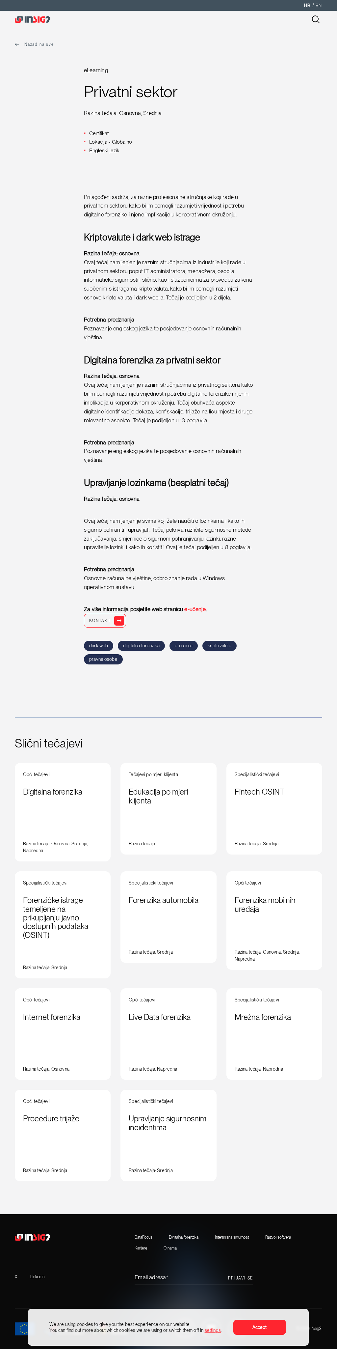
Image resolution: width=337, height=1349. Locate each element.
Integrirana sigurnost (232, 1237)
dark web (98, 645)
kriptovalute (220, 645)
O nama (170, 1248)
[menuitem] (307, 5)
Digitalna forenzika (183, 1237)
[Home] (41, 20)
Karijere (141, 1248)
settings (213, 1330)
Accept (260, 1327)
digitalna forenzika (141, 645)
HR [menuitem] (307, 5)
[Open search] (315, 20)
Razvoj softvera (278, 1237)
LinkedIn (37, 1277)
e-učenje (194, 609)
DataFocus (143, 1237)
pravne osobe (103, 659)
